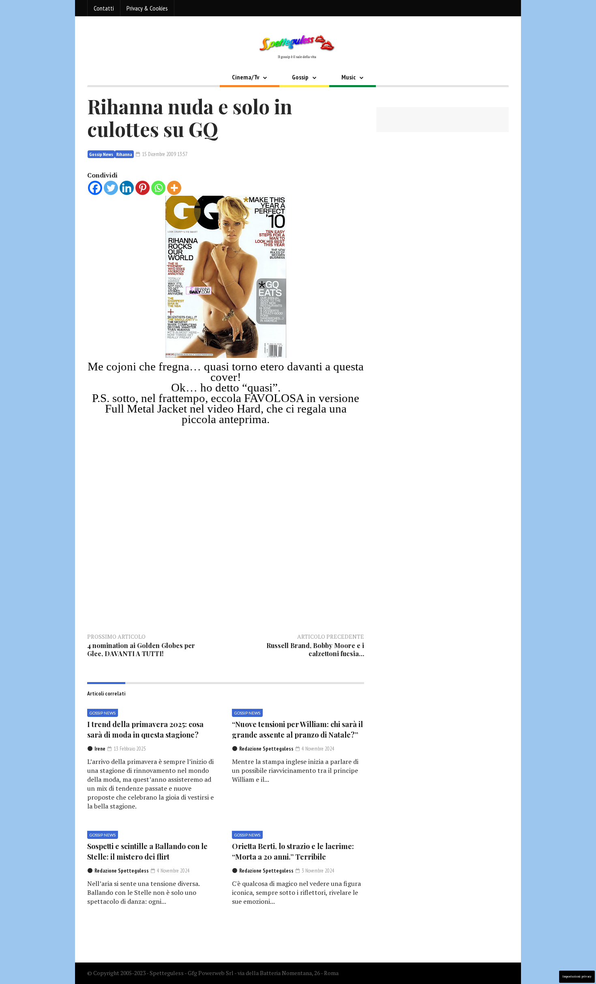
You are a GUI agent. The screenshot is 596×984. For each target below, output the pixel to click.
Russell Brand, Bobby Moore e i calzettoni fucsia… (315, 649)
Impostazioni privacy (577, 976)
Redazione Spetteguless (266, 748)
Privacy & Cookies (147, 8)
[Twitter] (111, 188)
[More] (174, 188)
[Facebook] (95, 188)
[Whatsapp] (158, 188)
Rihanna (124, 154)
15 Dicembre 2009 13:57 (164, 154)
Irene (99, 748)
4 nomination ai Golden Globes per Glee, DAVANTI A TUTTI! (141, 649)
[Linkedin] (127, 188)
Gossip (300, 77)
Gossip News (101, 154)
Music (348, 77)
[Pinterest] (142, 188)
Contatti (104, 8)
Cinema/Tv (245, 77)
